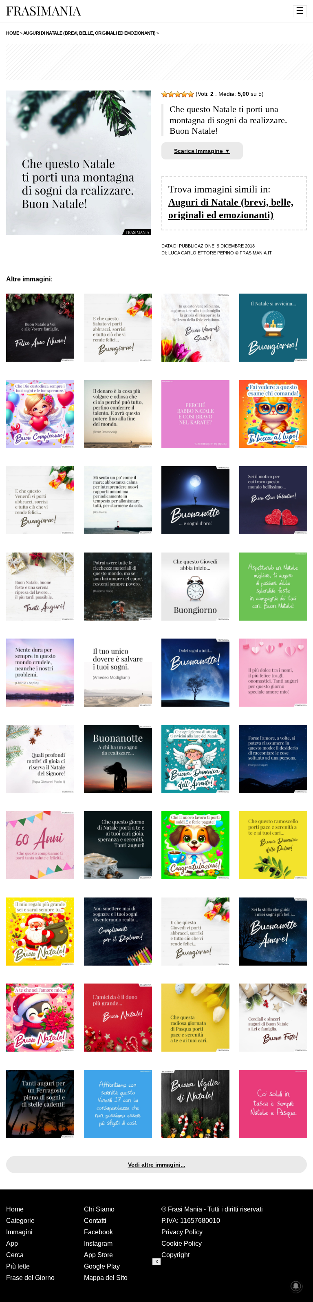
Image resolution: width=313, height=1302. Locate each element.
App (12, 1243)
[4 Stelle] (184, 94)
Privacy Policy (182, 1232)
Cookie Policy (181, 1243)
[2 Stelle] (171, 94)
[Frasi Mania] (43, 10)
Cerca (15, 1254)
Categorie (20, 1220)
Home (15, 1209)
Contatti (95, 1220)
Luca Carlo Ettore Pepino (201, 252)
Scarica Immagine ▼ (202, 151)
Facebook (98, 1232)
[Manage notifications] (295, 1286)
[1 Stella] (164, 94)
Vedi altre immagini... (156, 1164)
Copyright (175, 1254)
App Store (98, 1254)
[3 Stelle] (177, 94)
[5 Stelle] (190, 94)
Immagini (19, 1232)
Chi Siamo (99, 1209)
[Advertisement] (156, 1283)
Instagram (98, 1243)
